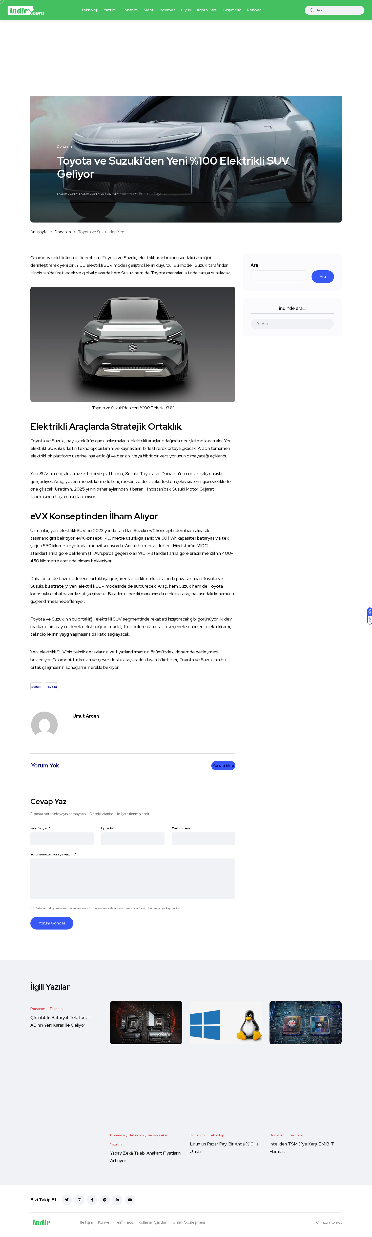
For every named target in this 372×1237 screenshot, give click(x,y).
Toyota (159, 193)
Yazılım (110, 10)
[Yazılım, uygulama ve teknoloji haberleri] (26, 10)
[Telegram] (105, 1200)
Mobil (149, 10)
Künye (104, 1222)
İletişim (86, 1222)
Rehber (254, 10)
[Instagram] (79, 1200)
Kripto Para (207, 10)
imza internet (331, 1222)
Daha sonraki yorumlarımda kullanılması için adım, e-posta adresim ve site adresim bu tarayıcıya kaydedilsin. (108, 908)
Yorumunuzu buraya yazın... (53, 854)
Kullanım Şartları (153, 1222)
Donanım (130, 10)
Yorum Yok (127, 194)
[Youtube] (130, 1200)
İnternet (167, 10)
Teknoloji (89, 10)
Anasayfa (39, 231)
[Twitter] (67, 1200)
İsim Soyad (40, 828)
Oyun (186, 10)
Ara (254, 265)
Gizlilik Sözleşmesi (188, 1222)
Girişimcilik (232, 10)
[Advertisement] (186, 58)
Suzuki (145, 193)
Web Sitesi (181, 828)
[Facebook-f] (92, 1200)
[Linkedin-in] (117, 1200)
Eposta (108, 828)
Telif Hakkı (124, 1222)
